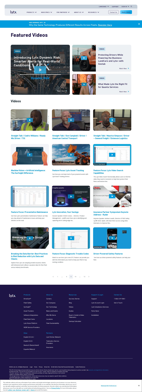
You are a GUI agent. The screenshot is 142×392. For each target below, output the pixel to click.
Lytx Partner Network (53, 337)
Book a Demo (126, 12)
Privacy (41, 367)
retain (24, 390)
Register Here (105, 25)
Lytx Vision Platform (30, 323)
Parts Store (95, 311)
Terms (35, 367)
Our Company (50, 303)
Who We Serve (51, 315)
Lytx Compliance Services (100, 307)
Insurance (49, 347)
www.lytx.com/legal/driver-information (98, 370)
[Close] (139, 386)
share (32, 390)
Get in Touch (118, 303)
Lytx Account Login (97, 303)
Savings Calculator (75, 321)
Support (115, 6)
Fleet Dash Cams (29, 319)
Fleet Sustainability (52, 323)
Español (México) (29, 349)
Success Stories (74, 299)
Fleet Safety (27, 303)
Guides (71, 311)
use (14, 390)
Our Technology (51, 307)
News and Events (52, 311)
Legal (31, 367)
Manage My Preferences (108, 386)
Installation (95, 315)
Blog (70, 303)
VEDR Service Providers (32, 327)
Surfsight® (27, 307)
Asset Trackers (29, 311)
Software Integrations (31, 315)
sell (27, 390)
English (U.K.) (28, 341)
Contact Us (113, 12)
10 (75, 276)
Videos (71, 307)
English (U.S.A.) (29, 337)
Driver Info (47, 367)
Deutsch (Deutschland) (31, 345)
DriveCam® (27, 299)
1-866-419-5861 (119, 299)
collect (10, 390)
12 (84, 276)
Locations (49, 319)
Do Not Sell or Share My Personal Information (62, 367)
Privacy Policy (55, 388)
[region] (71, 386)
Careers (49, 299)
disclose (18, 390)
